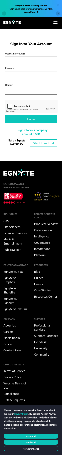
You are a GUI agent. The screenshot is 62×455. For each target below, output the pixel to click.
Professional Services (42, 327)
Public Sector (12, 249)
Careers (8, 331)
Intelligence (41, 236)
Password (10, 68)
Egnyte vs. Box (13, 271)
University (40, 348)
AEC (6, 220)
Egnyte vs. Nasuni (15, 309)
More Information (31, 448)
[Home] (12, 23)
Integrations (42, 249)
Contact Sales (12, 350)
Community (41, 354)
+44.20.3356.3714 (20, 187)
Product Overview (46, 224)
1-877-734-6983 (16, 184)
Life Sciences (11, 227)
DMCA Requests (14, 400)
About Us (9, 325)
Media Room (11, 338)
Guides (38, 278)
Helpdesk (40, 342)
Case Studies (42, 290)
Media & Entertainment (12, 241)
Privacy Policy (12, 377)
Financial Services (15, 233)
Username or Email (15, 53)
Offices (8, 344)
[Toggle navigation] (55, 23)
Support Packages (46, 336)
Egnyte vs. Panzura (10, 300)
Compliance (11, 394)
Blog (37, 271)
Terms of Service (14, 371)
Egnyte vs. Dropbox (10, 280)
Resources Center (45, 296)
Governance (42, 242)
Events (38, 284)
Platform (39, 255)
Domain (9, 84)
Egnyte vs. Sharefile (10, 290)
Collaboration (43, 230)
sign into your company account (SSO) (33, 132)
